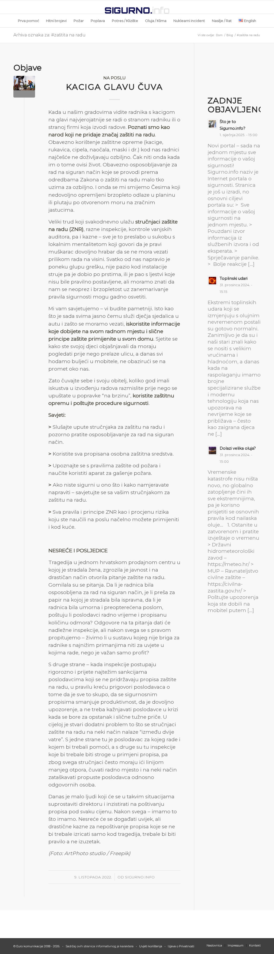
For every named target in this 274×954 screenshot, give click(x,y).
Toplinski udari (234, 278)
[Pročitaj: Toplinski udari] (212, 280)
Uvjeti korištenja (150, 946)
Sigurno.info (140, 877)
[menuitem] (28, 20)
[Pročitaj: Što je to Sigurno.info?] (212, 124)
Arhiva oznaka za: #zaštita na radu (49, 35)
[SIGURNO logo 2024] (137, 7)
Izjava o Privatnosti (180, 946)
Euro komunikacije (29, 946)
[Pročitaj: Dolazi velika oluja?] (212, 450)
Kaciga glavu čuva (114, 87)
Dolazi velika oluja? (238, 448)
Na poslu (114, 77)
